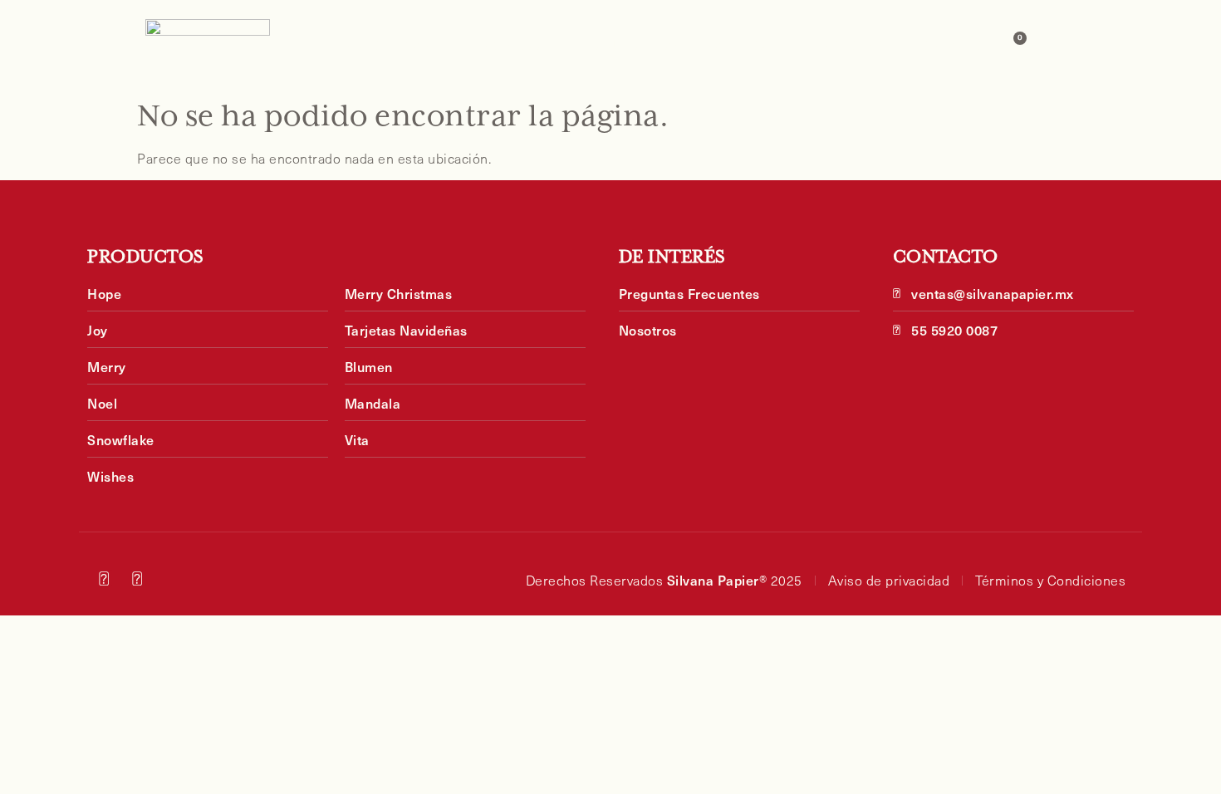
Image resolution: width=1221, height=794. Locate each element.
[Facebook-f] (138, 578)
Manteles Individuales (484, 44)
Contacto (946, 44)
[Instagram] (104, 578)
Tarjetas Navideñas (659, 44)
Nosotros (855, 44)
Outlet (775, 44)
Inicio (358, 44)
